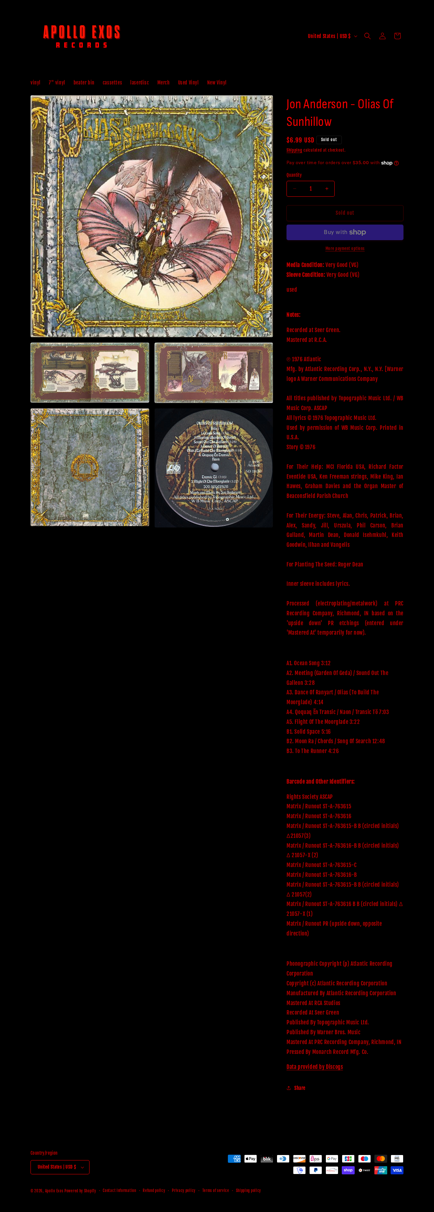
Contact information (119, 1190)
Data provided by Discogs (315, 1066)
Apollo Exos (54, 1191)
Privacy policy (184, 1190)
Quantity (294, 175)
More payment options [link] (345, 248)
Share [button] (299, 1088)
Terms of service (215, 1190)
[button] (367, 35)
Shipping (294, 150)
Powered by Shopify (80, 1191)
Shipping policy (248, 1190)
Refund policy (154, 1190)
